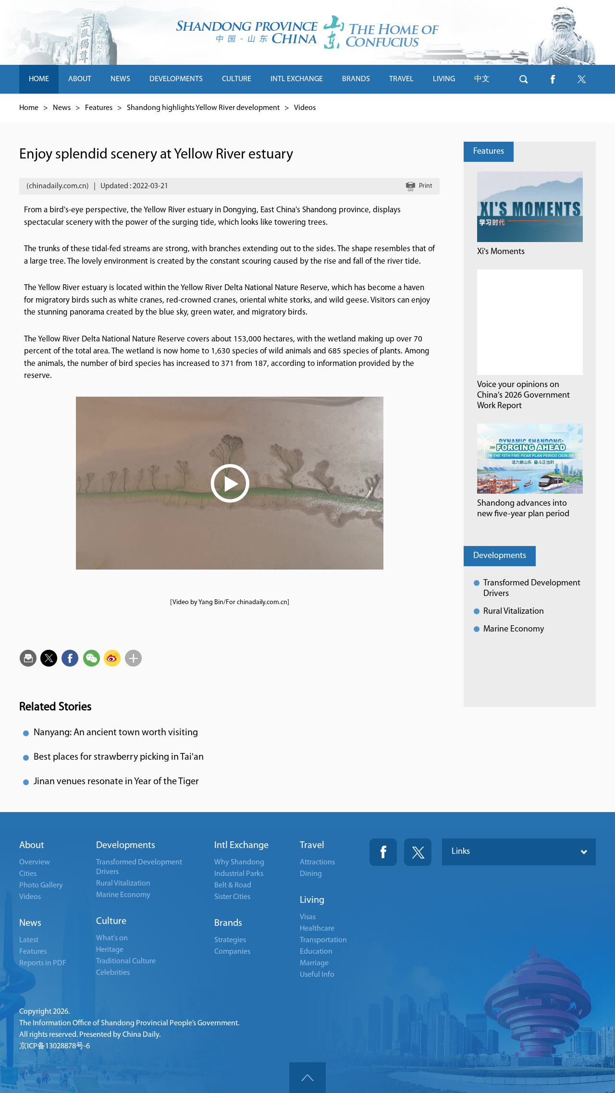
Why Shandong (239, 862)
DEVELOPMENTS (176, 79)
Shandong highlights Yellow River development (203, 108)
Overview (34, 862)
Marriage (314, 963)
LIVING (444, 79)
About (31, 845)
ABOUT (79, 79)
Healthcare (317, 929)
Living (312, 900)
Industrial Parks (238, 874)
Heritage (109, 950)
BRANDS (356, 79)
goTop (307, 1077)
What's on (112, 938)
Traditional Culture (126, 961)
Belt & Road (232, 885)
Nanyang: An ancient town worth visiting (116, 733)
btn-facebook (552, 79)
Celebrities (113, 973)
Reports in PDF (42, 963)
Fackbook (383, 852)
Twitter (417, 852)
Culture (111, 921)
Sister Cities (232, 897)
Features (98, 108)
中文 (482, 79)
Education (316, 952)
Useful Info (317, 975)
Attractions (317, 862)
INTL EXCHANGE (297, 79)
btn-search (523, 79)
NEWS (120, 79)
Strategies (230, 940)
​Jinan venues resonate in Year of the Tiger (116, 782)
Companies (232, 952)
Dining (311, 874)
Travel (312, 845)
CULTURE (236, 79)
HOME (39, 79)
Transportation (323, 940)
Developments (499, 556)
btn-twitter (581, 79)
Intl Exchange (241, 845)
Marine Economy (513, 629)
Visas (308, 917)
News (62, 108)
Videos (305, 108)
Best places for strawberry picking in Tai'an (119, 757)
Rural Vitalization (513, 611)
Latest (28, 940)
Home (28, 108)
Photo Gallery (41, 885)
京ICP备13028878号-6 (54, 1046)
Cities (28, 874)
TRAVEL (401, 79)
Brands (228, 923)
